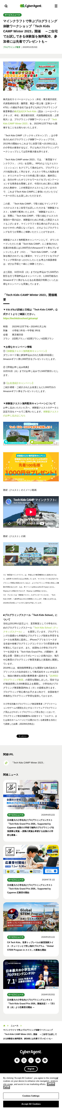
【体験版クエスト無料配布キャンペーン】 (26, 351)
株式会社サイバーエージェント (31, 6)
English (31, 1069)
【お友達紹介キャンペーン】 (19, 383)
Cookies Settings (30, 1096)
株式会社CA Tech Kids (25, 111)
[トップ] (4, 1026)
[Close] (56, 1078)
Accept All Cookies (30, 1104)
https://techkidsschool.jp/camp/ (20, 318)
